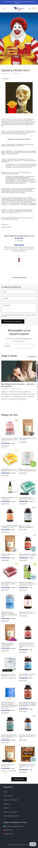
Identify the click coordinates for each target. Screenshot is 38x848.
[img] (19, 238)
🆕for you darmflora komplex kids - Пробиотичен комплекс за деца (27, 470)
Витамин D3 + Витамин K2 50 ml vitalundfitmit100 (9, 498)
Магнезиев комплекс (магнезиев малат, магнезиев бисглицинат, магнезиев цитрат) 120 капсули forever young (28, 704)
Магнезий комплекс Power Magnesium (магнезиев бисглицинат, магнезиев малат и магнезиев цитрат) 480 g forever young (9, 705)
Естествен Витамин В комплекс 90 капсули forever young (9, 526)
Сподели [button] (6, 78)
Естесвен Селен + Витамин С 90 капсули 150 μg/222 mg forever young (27, 736)
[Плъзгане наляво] (15, 406)
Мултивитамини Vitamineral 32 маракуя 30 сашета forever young (10, 470)
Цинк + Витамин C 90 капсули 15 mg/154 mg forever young (27, 675)
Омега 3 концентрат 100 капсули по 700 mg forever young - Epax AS (27, 554)
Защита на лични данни (11, 800)
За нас (6, 792)
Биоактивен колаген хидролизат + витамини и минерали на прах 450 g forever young (9, 614)
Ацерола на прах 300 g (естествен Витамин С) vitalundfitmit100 (7, 644)
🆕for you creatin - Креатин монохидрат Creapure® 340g (8, 675)
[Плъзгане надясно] (23, 406)
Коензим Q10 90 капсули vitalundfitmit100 (7, 765)
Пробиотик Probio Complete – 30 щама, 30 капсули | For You (27, 612)
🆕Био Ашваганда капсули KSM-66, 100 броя (27, 439)
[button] (3, 8)
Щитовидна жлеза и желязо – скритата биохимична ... (17, 385)
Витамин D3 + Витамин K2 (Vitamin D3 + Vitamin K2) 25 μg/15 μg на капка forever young (27, 584)
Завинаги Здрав (14, 844)
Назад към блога (20, 277)
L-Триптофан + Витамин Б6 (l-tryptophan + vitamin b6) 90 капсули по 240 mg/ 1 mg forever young (27, 645)
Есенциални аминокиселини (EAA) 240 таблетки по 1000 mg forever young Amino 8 (9, 736)
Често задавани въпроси (11, 816)
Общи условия (8, 796)
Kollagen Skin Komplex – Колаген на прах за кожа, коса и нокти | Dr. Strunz (9, 440)
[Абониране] (32, 346)
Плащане (6, 804)
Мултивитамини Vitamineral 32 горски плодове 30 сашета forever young (9, 584)
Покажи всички (32, 356)
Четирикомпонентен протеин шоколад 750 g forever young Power (27, 766)
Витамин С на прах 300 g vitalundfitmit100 (7, 554)
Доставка (6, 808)
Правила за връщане (10, 812)
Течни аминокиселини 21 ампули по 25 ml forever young (27, 498)
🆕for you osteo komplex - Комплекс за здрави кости (26, 526)
